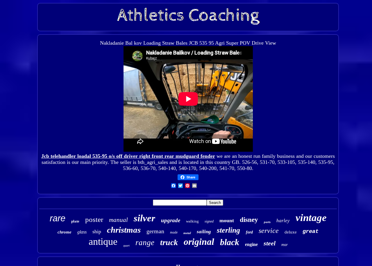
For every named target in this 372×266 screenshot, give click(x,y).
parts (267, 222)
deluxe (291, 232)
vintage (311, 217)
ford (249, 232)
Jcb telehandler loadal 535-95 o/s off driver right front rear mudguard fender (128, 156)
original (199, 241)
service (269, 230)
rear (284, 245)
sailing (204, 231)
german (155, 231)
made (174, 232)
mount (226, 220)
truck (169, 242)
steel (270, 243)
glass (82, 231)
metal (187, 233)
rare (57, 218)
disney (249, 219)
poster (94, 219)
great (311, 231)
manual (118, 219)
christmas (124, 229)
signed (209, 221)
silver (144, 218)
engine (251, 244)
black (229, 242)
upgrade (170, 220)
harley (283, 220)
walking (192, 221)
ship (96, 231)
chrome (64, 232)
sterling (228, 230)
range (144, 242)
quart (126, 245)
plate (75, 221)
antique (103, 241)
